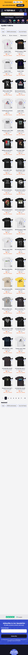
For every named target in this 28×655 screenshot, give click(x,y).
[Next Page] (25, 398)
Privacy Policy (17, 639)
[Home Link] (9, 10)
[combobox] (12, 14)
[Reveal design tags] (11, 48)
